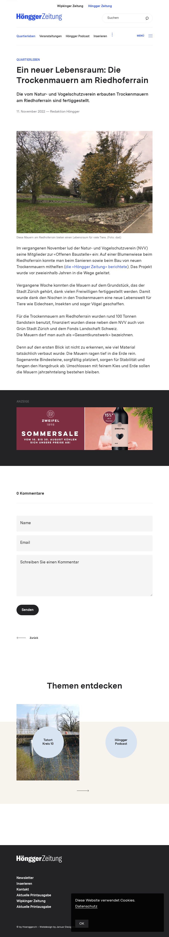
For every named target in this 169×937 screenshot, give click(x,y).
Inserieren (24, 884)
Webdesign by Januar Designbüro (59, 927)
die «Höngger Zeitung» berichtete (96, 267)
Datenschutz (86, 906)
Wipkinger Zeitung (70, 6)
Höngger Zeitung (100, 6)
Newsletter (25, 878)
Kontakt (22, 889)
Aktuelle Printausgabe (33, 895)
